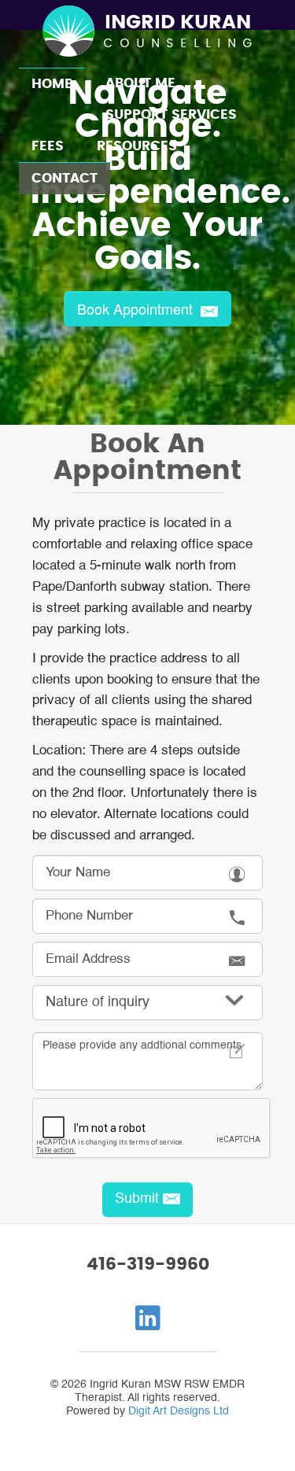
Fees (47, 146)
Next (274, 217)
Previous (20, 217)
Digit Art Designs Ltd (178, 1411)
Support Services (171, 115)
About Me (140, 83)
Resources (137, 146)
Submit (137, 1199)
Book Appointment (137, 308)
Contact (64, 178)
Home (51, 84)
